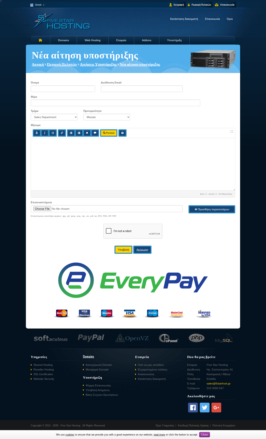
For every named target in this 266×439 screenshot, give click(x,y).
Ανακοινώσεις (146, 374)
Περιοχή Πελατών (201, 4)
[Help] (122, 133)
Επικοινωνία (227, 4)
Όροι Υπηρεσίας (165, 425)
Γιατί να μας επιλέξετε (151, 364)
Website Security (43, 378)
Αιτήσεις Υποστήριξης (98, 64)
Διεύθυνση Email (111, 82)
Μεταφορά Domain (97, 369)
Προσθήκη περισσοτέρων (213, 209)
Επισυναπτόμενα (41, 202)
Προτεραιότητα (92, 111)
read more (159, 434)
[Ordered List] (79, 133)
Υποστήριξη (174, 40)
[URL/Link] (62, 133)
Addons (146, 40)
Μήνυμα (36, 125)
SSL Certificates (43, 374)
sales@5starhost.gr (219, 383)
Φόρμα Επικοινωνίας (98, 385)
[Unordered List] (71, 133)
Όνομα (35, 82)
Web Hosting (92, 40)
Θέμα (34, 96)
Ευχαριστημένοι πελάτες (152, 369)
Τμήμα (34, 111)
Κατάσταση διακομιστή (184, 18)
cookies (69, 434)
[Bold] (37, 133)
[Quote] (95, 133)
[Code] (87, 133)
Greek (38, 4)
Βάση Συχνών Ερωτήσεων (102, 394)
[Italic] (45, 133)
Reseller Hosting (43, 369)
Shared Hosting (43, 364)
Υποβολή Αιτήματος (98, 390)
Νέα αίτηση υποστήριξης (140, 64)
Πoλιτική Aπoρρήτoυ (223, 425)
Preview (110, 133)
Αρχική (38, 64)
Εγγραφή (179, 4)
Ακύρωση (142, 249)
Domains (63, 40)
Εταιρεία (121, 40)
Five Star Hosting (71, 425)
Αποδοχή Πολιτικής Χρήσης (193, 425)
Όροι (230, 18)
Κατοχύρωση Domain (99, 364)
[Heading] (53, 133)
